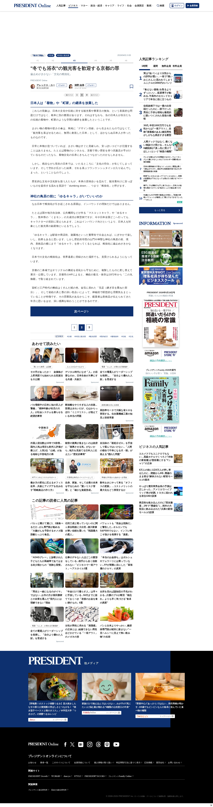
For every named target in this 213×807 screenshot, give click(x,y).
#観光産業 (93, 336)
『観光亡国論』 (38, 55)
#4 (95, 60)
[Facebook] (65, 744)
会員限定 (139, 5)
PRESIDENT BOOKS (95, 776)
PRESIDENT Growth (38, 776)
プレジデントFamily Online (120, 776)
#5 (111, 60)
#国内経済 (104, 336)
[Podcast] (107, 744)
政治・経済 (96, 5)
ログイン (179, 5)
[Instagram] (89, 744)
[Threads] (98, 744)
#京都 (51, 55)
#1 (38, 60)
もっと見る (159, 210)
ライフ (120, 5)
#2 (53, 60)
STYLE (77, 776)
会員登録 (194, 5)
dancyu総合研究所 (59, 790)
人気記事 (61, 5)
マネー (84, 5)
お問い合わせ (174, 762)
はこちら (161, 361)
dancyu (67, 776)
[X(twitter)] (72, 744)
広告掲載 (148, 762)
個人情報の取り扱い (103, 762)
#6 (126, 60)
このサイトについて (61, 762)
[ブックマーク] (131, 87)
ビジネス (73, 5)
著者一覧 (44, 762)
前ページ (69, 95)
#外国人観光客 (63, 55)
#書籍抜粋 (115, 336)
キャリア (109, 5)
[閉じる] (211, 805)
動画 (149, 5)
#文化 (131, 336)
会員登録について (82, 762)
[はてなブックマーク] (80, 744)
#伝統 (123, 336)
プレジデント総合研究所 (37, 790)
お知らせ (32, 762)
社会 (129, 5)
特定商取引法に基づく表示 (128, 762)
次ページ (94, 95)
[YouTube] (116, 744)
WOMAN (55, 776)
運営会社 (160, 762)
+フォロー (61, 85)
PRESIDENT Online (38, 80)
